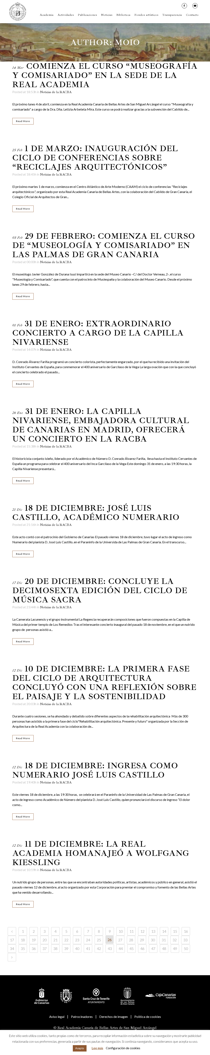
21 (55, 940)
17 (12, 940)
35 (23, 948)
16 (186, 931)
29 (142, 940)
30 (153, 940)
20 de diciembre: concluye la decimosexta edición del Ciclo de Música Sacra (99, 590)
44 (121, 948)
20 (44, 940)
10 (121, 931)
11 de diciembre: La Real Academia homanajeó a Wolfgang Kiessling (100, 853)
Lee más (97, 1048)
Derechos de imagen (113, 1016)
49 (175, 948)
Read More (23, 121)
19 (34, 940)
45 (131, 948)
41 (88, 948)
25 (99, 940)
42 (99, 948)
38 (55, 948)
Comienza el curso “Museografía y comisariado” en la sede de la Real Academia (105, 75)
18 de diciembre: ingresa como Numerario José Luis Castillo (95, 770)
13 (153, 931)
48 (164, 948)
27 (120, 940)
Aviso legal (56, 1016)
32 (174, 940)
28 (131, 940)
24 (88, 940)
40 (77, 948)
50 (186, 948)
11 (131, 931)
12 (142, 931)
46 (142, 948)
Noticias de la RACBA (56, 92)
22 (66, 940)
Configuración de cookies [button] (123, 1048)
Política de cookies (147, 1016)
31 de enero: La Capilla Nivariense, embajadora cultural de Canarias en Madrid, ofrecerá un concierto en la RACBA (100, 425)
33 (185, 940)
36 (34, 948)
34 (12, 948)
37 (44, 948)
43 (110, 948)
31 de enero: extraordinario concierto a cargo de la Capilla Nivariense (98, 333)
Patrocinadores (82, 1016)
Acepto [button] (79, 1048)
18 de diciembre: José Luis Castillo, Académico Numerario (95, 512)
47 (153, 948)
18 (23, 940)
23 (77, 940)
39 (66, 948)
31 (164, 940)
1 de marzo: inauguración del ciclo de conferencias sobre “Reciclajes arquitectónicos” (95, 157)
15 (175, 931)
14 (164, 931)
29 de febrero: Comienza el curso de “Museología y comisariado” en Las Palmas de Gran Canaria (103, 245)
